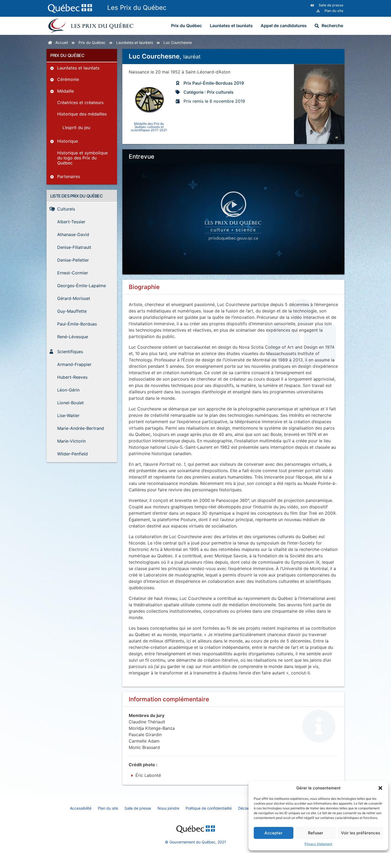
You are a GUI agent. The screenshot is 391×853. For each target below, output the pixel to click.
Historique (67, 141)
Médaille (65, 91)
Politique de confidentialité (209, 808)
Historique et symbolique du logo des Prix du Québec (82, 158)
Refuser (315, 832)
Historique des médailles (82, 114)
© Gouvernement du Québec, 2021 (195, 842)
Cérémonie (68, 79)
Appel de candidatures (284, 25)
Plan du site (108, 808)
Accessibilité (80, 808)
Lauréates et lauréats (231, 25)
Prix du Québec (186, 25)
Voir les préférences (360, 832)
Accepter (273, 832)
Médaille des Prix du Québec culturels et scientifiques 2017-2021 (149, 127)
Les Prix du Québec (136, 7)
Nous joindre (168, 808)
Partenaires (68, 176)
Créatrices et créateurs (80, 102)
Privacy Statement (318, 844)
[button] (380, 788)
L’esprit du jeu (76, 127)
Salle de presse (137, 808)
